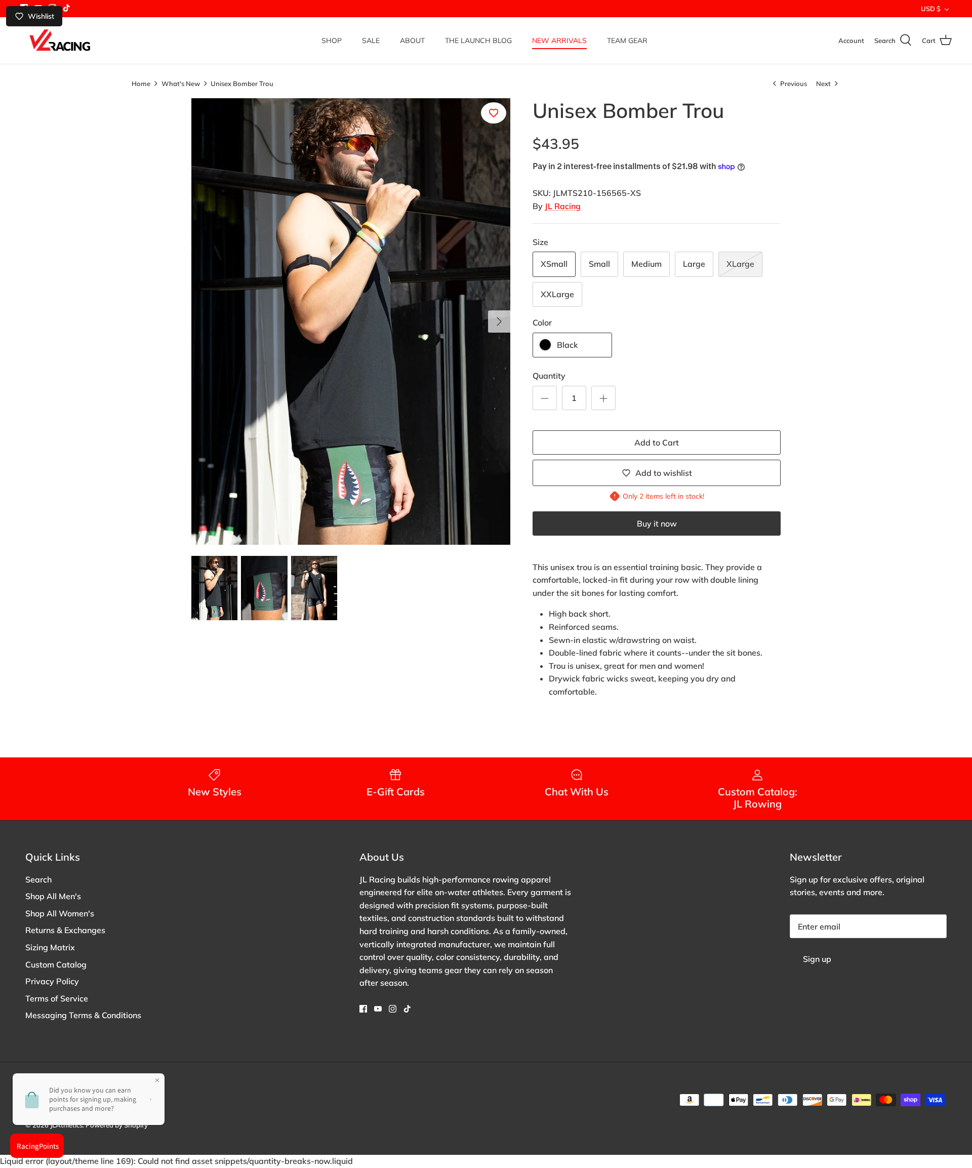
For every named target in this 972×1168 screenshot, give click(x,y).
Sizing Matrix (50, 947)
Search (38, 879)
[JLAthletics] (59, 40)
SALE (371, 40)
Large (694, 264)
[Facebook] (363, 1009)
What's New (180, 83)
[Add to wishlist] (493, 113)
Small (599, 264)
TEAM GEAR (627, 40)
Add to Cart (656, 442)
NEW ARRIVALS (559, 40)
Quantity (549, 376)
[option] (350, 321)
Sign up (817, 959)
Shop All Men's (53, 896)
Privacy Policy (52, 981)
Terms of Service (56, 998)
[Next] (499, 321)
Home (141, 83)
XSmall (554, 264)
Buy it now (657, 523)
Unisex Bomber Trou (242, 83)
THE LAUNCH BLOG (478, 40)
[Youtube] (378, 1009)
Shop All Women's (59, 913)
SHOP (331, 40)
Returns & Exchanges (65, 930)
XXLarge (557, 294)
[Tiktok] (66, 8)
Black (567, 345)
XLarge (740, 264)
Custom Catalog (56, 964)
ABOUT (412, 40)
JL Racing (563, 206)
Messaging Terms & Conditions (83, 1015)
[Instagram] (392, 1009)
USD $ (931, 9)
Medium (646, 264)
